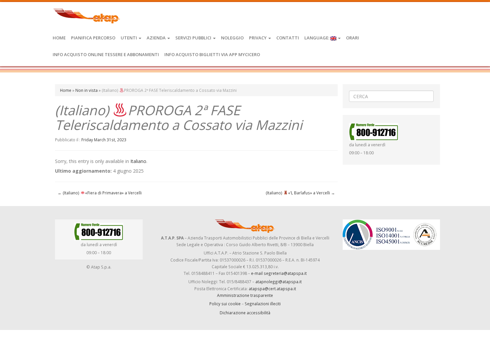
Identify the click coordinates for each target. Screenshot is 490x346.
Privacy (258, 38)
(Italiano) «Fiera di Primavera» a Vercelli (100, 192)
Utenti (129, 38)
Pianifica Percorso (93, 38)
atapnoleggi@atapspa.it (278, 281)
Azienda (157, 38)
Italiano (138, 161)
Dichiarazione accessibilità (245, 312)
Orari (352, 38)
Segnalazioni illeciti (263, 303)
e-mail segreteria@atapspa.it (279, 273)
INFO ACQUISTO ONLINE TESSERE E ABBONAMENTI (106, 54)
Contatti (287, 38)
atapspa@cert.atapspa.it (272, 288)
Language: (317, 38)
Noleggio (232, 38)
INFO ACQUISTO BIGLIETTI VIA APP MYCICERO (212, 54)
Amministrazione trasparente (245, 295)
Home (59, 38)
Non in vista (86, 90)
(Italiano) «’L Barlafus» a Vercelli (300, 192)
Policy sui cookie (225, 303)
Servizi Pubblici (193, 38)
